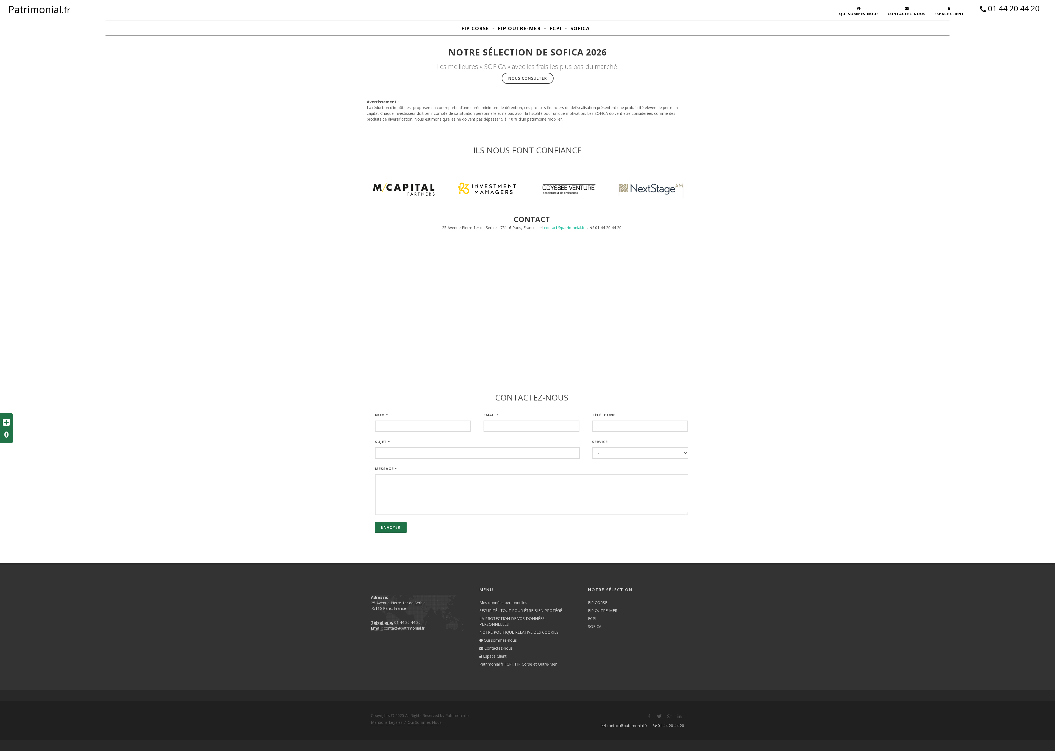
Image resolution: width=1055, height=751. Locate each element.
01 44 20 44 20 (1014, 9)
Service (600, 441)
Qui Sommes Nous (425, 722)
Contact (531, 219)
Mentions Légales (386, 722)
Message (386, 468)
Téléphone (603, 414)
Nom (381, 414)
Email (491, 414)
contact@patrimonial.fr (564, 227)
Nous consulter (527, 78)
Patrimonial (39, 10)
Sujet (382, 441)
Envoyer (391, 527)
